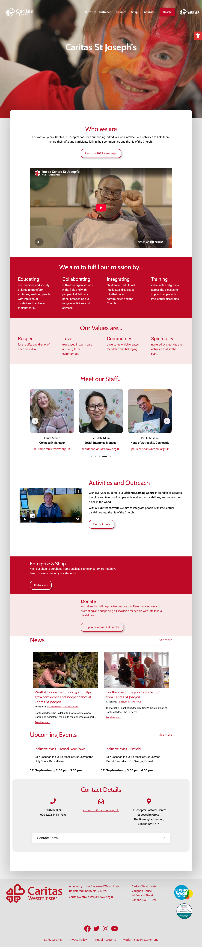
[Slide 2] (95, 457)
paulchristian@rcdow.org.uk (150, 449)
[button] (198, 36)
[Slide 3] (99, 457)
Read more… (42, 722)
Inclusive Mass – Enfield (123, 749)
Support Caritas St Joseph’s (102, 627)
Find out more (101, 524)
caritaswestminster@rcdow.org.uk (91, 897)
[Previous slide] (35, 421)
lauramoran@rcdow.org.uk (52, 449)
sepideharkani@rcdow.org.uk (101, 449)
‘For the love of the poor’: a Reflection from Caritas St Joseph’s (133, 694)
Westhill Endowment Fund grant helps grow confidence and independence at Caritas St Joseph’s (63, 697)
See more (165, 640)
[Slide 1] (92, 457)
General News (54, 706)
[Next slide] (167, 421)
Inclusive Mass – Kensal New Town (60, 749)
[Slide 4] (104, 457)
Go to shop (41, 585)
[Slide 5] (110, 457)
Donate (167, 12)
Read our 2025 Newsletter (101, 153)
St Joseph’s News (70, 706)
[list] (101, 421)
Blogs (121, 701)
